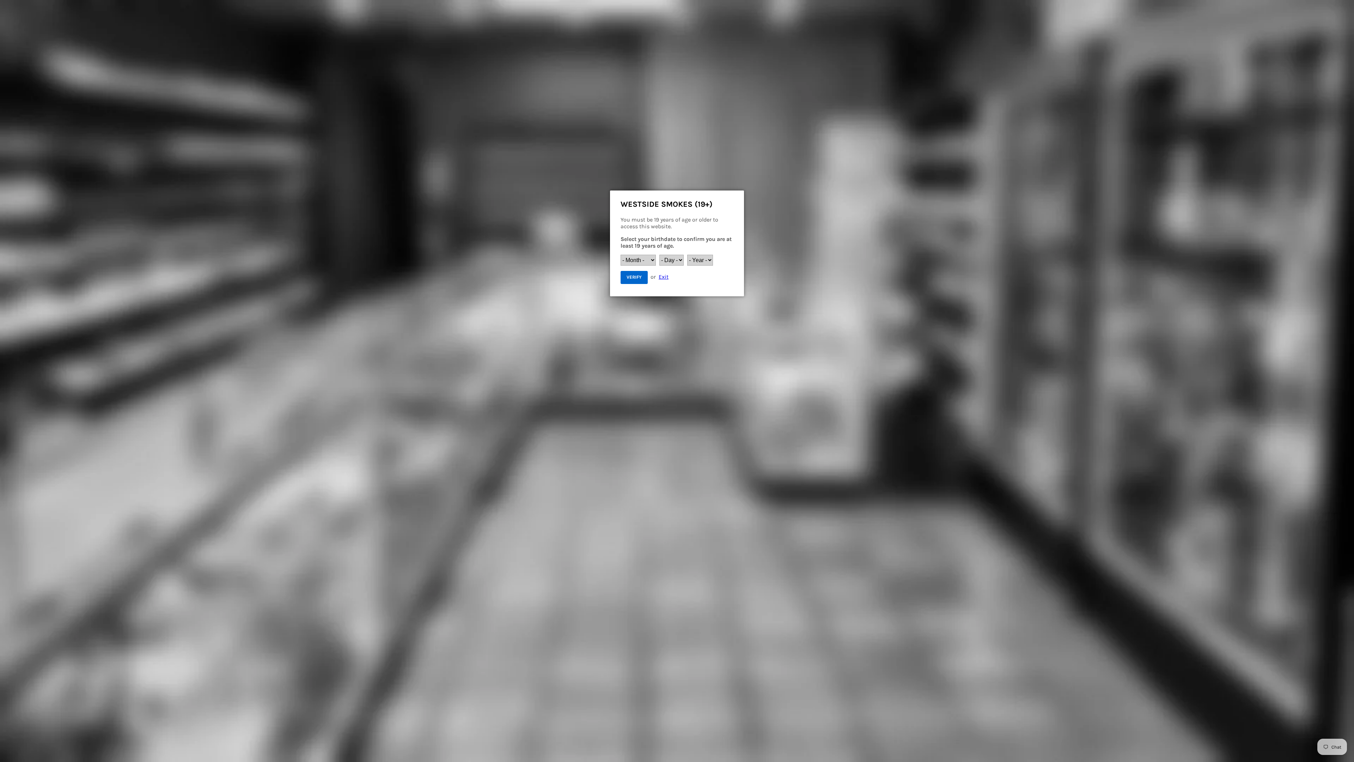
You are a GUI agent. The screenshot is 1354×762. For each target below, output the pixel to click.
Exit (664, 276)
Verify (634, 277)
